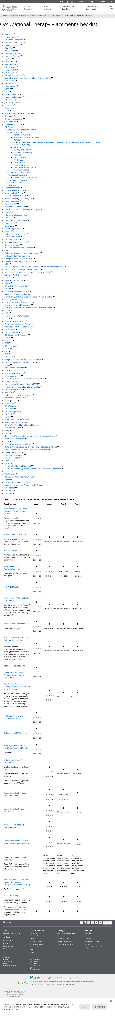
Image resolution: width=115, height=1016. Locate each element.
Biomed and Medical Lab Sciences (27, 137)
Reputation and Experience (16, 220)
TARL (6, 354)
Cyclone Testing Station (14, 321)
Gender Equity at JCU (13, 389)
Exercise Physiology (21, 145)
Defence (8, 83)
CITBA (7, 310)
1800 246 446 (7, 961)
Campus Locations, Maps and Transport (12, 937)
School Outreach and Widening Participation (23, 209)
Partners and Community (92, 7)
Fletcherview (9, 329)
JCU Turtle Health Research (16, 335)
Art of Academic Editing (14, 193)
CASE (6, 250)
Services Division (11, 381)
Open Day (8, 48)
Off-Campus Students (13, 119)
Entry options (10, 70)
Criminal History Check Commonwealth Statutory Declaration (14, 675)
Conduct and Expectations (20, 172)
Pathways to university (14, 53)
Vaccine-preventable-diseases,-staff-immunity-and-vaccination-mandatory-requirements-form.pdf (59, 142)
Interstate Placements (18, 180)
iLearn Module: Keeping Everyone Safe (14, 826)
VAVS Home (9, 474)
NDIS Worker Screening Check (16, 624)
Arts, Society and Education (66, 933)
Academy (8, 231)
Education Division (12, 237)
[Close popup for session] (111, 1001)
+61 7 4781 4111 (35, 961)
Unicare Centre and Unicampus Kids (19, 113)
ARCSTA (8, 288)
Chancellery (9, 223)
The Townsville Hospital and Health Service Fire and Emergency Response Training (17, 882)
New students (10, 100)
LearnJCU (91, 2)
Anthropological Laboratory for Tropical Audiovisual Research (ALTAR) (34, 266)
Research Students (36, 947)
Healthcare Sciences (64, 939)
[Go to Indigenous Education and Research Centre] (20, 985)
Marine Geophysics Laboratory (17, 422)
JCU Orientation (11, 102)
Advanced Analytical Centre (16, 275)
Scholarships (10, 67)
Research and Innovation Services (18, 247)
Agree (84, 1007)
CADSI (7, 348)
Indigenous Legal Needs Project (18, 395)
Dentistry (17, 140)
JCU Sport (8, 414)
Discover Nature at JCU (14, 373)
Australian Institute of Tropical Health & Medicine (25, 485)
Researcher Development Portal (18, 444)
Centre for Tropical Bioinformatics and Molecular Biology (28, 307)
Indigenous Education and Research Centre (22, 359)
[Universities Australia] (56, 978)
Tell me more (99, 1007)
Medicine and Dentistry (65, 941)
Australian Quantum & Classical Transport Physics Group (28, 297)
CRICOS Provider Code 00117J (15, 994)
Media (7, 479)
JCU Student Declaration (14, 550)
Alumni (7, 212)
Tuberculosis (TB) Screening (16, 733)
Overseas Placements (18, 175)
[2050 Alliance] (37, 979)
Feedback (107, 923)
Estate (7, 365)
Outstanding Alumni (13, 427)
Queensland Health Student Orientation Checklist (15, 794)
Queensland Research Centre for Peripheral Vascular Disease (30, 436)
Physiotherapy (19, 157)
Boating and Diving (12, 299)
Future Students (28, 7)
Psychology (18, 160)
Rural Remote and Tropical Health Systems (22, 269)
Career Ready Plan (12, 201)
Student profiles (11, 458)
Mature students (11, 64)
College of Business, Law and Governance (22, 253)
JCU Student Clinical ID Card (15, 534)
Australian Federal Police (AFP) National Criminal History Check (16, 640)
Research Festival (11, 239)
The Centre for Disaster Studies (18, 324)
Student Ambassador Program (17, 97)
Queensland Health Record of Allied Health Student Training (16, 841)
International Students (14, 42)
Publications (9, 61)
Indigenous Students (36, 941)
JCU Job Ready (10, 121)
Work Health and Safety (14, 368)
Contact (102, 2)
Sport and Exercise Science (24, 167)
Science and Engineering (65, 944)
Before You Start (16, 132)
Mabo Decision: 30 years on (16, 419)
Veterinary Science (21, 170)
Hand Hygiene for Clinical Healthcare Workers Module (16, 746)
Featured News (8, 946)
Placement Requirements (38, 16)
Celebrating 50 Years (13, 228)
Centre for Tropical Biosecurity (17, 305)
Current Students (46, 7)
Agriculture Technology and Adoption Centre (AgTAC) (27, 272)
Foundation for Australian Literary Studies (22, 387)
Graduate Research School (15, 242)
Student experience (12, 45)
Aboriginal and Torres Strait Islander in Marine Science (27, 78)
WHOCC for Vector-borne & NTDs (18, 477)
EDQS (7, 110)
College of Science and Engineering (19, 261)
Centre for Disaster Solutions (17, 316)
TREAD (7, 463)
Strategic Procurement (14, 455)
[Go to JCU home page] (7, 922)
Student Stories (15, 182)
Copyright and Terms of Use (16, 482)
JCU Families (9, 72)
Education (88, 944)
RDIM (7, 441)
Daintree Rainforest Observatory (18, 327)
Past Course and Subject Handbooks (20, 362)
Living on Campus (12, 56)
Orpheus (8, 340)
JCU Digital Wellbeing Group (16, 286)
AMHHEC (8, 277)
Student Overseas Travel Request (27, 177)
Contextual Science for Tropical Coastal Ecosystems (26, 449)
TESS (6, 343)
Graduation (9, 116)
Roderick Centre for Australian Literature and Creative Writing (30, 447)
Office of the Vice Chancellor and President (22, 425)
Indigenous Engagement (15, 234)
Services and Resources (92, 941)
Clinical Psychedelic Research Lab (18, 302)
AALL (6, 91)
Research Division (12, 245)
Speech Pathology (21, 165)
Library (80, 2)
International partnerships (16, 215)
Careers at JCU (10, 204)
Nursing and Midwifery (23, 150)
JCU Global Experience (13, 39)
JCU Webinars (10, 406)
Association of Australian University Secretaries (24, 378)
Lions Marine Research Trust (16, 291)
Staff (61, 2)
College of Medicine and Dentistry (18, 258)
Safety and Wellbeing (13, 124)
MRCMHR (8, 34)
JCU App (70, 2)
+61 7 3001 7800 (35, 970)
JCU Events (9, 408)
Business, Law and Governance (67, 936)
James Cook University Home (12, 7)
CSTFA (7, 318)
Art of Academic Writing (14, 190)
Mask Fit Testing (11, 895)
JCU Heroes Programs (13, 75)
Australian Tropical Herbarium (17, 294)
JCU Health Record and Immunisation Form (13, 717)
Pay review (9, 490)
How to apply (10, 50)
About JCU (9, 217)
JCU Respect (9, 488)
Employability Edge (12, 187)
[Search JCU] (111, 8)
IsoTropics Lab (11, 400)
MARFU (7, 338)
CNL (6, 351)
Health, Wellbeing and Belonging (18, 198)
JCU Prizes (9, 127)
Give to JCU (9, 392)
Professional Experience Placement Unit (15, 908)
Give (111, 2)
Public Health (19, 162)
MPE (6, 264)
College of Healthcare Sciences (17, 256)
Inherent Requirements (14, 398)
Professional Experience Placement (15, 16)
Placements (9, 108)
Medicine (17, 147)
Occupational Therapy (55, 16)
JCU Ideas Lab (10, 346)
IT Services (9, 403)
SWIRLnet (8, 460)
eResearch (9, 357)
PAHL (7, 433)
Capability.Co (10, 86)
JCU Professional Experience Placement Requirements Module (16, 511)
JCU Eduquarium (11, 332)
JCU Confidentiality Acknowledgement (11, 567)
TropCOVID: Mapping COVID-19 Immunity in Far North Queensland (32, 468)
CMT (6, 313)
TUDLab (8, 471)
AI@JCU (7, 89)
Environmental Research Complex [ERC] (21, 384)
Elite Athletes (10, 80)
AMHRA (7, 283)
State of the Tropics (13, 452)
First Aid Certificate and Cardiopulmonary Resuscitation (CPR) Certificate (17, 686)
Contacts (12, 185)
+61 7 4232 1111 (35, 965)
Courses (8, 59)
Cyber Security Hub (12, 376)
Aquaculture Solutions (14, 280)
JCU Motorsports (11, 411)
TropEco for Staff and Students (17, 466)
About (6, 930)
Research (8, 493)
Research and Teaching (68, 7)
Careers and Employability (15, 196)
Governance (9, 226)
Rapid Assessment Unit (14, 438)
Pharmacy (17, 155)
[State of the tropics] (78, 978)
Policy (7, 430)
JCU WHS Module (11, 587)
